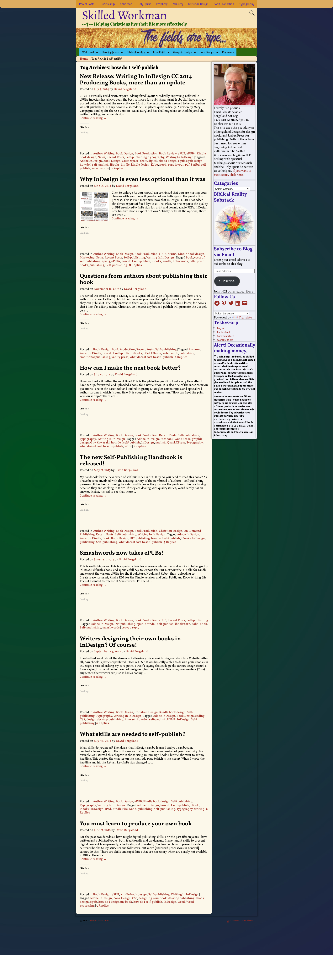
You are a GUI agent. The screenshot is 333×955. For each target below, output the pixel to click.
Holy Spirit (144, 3)
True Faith (159, 52)
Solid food (126, 3)
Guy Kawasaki (100, 443)
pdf (187, 165)
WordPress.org (225, 339)
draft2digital (148, 161)
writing (199, 809)
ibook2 (84, 809)
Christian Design (198, 3)
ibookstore (182, 624)
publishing (96, 265)
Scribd (195, 165)
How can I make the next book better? (130, 368)
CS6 (134, 898)
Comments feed (225, 335)
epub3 (106, 261)
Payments (228, 52)
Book (189, 258)
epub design (194, 161)
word (128, 446)
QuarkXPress (176, 443)
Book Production (224, 3)
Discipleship (107, 3)
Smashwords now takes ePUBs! (122, 553)
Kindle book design (191, 254)
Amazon (194, 350)
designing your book (153, 898)
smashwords (100, 168)
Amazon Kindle (90, 353)
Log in (220, 328)
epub (181, 161)
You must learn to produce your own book (136, 824)
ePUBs (115, 261)
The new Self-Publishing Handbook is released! (131, 460)
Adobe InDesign (91, 161)
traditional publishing (95, 357)
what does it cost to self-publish (151, 357)
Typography (246, 3)
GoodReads (183, 439)
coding (199, 716)
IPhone (156, 353)
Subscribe (227, 281)
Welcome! (88, 52)
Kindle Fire (120, 809)
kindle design (140, 165)
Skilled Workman (124, 15)
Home (84, 59)
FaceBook (166, 439)
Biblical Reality (136, 52)
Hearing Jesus (110, 52)
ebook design (168, 161)
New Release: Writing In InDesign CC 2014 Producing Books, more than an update (136, 79)
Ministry (178, 3)
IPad (147, 353)
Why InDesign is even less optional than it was (142, 179)
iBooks (114, 165)
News (101, 157)
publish (160, 443)
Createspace (130, 161)
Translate (245, 317)
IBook (195, 805)
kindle (125, 165)
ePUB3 (191, 154)
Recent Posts (86, 3)
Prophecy (161, 3)
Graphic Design (182, 52)
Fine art (130, 720)
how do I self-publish (94, 165)
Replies (117, 168)
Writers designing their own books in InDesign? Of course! (130, 642)
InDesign (147, 443)
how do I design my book (115, 902)
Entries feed (223, 332)
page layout (176, 165)
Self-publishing (136, 157)
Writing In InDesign (179, 157)
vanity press (120, 357)
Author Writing (103, 154)
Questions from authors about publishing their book (143, 279)
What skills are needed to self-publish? (132, 734)
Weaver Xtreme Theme (242, 920)
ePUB (181, 154)
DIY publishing (124, 624)
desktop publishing (110, 720)
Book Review (168, 154)
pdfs (192, 261)
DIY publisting (140, 538)
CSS (82, 720)
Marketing (87, 258)
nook (162, 165)
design (91, 720)
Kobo (154, 165)
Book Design (124, 154)
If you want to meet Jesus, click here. (232, 173)
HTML (171, 720)
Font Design (207, 52)
